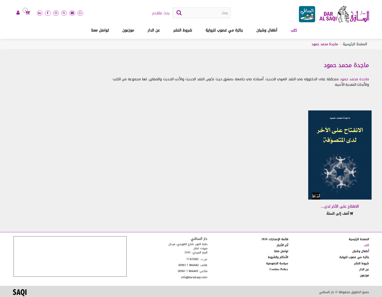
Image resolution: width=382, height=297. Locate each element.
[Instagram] (55, 13)
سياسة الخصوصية (277, 263)
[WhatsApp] (80, 13)
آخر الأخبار (282, 245)
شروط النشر (182, 30)
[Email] (72, 13)
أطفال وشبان (266, 30)
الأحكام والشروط (278, 257)
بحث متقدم (160, 13)
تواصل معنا (100, 30)
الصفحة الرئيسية (355, 44)
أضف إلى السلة (338, 213)
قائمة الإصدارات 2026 (274, 239)
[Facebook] (47, 13)
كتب (294, 30)
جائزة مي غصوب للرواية (224, 30)
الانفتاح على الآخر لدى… (339, 206)
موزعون (128, 30)
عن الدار (154, 30)
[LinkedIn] (39, 13)
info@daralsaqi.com (194, 277)
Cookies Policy (278, 269)
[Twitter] (64, 13)
